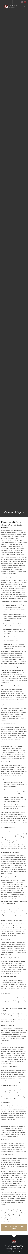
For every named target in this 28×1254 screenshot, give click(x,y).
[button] (24, 6)
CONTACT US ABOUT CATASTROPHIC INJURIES (14, 1227)
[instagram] (14, 2)
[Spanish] (25, 2)
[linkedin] (18, 2)
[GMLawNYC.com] (10, 6)
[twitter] (11, 2)
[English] (22, 2)
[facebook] (7, 2)
